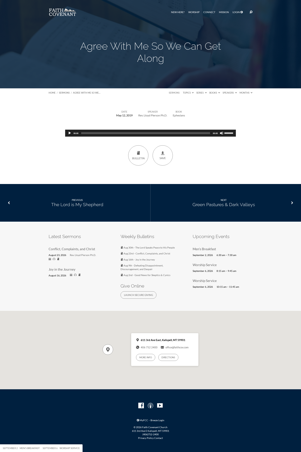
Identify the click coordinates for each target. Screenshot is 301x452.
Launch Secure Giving (138, 295)
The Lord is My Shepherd (77, 204)
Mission (224, 12)
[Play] (69, 133)
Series (200, 92)
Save (163, 158)
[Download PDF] (58, 259)
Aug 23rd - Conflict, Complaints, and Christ (146, 253)
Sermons (64, 92)
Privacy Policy (146, 438)
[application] (150, 133)
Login (236, 12)
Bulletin (138, 158)
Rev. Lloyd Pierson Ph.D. (152, 115)
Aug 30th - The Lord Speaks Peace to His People (149, 247)
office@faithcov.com (176, 347)
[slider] (229, 133)
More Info (145, 357)
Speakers (228, 92)
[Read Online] (50, 259)
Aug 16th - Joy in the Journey (139, 259)
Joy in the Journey (62, 269)
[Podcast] (150, 405)
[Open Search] (251, 12)
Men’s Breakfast (204, 249)
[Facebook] (141, 405)
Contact (158, 438)
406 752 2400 (149, 347)
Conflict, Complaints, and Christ (72, 249)
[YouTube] (160, 405)
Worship (194, 12)
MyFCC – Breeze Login (151, 420)
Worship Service (205, 265)
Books (213, 92)
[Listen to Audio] (54, 259)
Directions (168, 357)
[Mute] (221, 133)
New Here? (178, 12)
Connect (209, 12)
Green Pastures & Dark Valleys (223, 204)
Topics (187, 92)
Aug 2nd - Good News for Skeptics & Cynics (146, 275)
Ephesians (179, 115)
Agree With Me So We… (86, 92)
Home (52, 92)
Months (245, 92)
